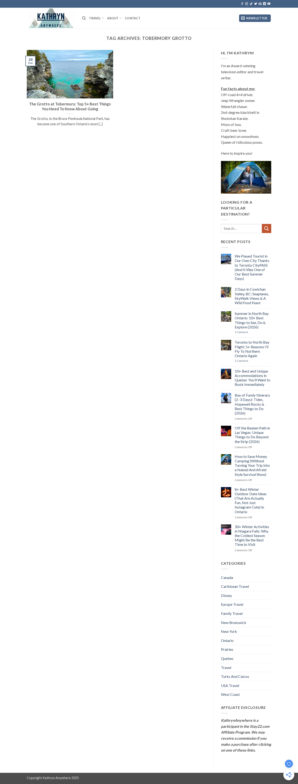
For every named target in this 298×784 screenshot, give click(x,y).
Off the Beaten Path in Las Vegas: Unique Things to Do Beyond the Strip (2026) (252, 435)
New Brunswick (233, 622)
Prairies (227, 649)
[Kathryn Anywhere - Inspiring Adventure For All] (51, 18)
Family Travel (232, 613)
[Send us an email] (260, 4)
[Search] (84, 18)
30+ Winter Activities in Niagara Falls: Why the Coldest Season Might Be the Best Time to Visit (252, 535)
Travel (95, 18)
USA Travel (230, 685)
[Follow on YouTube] (269, 4)
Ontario (227, 640)
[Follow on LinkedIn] (264, 4)
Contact (132, 18)
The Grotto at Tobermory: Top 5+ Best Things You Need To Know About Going (70, 107)
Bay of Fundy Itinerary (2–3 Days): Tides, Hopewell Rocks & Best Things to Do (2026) (252, 404)
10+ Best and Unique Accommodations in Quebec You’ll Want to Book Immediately (252, 378)
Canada (227, 577)
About (112, 18)
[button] (255, 18)
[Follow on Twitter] (255, 4)
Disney (226, 595)
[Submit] (266, 228)
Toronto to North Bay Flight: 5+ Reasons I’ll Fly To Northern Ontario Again (252, 349)
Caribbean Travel (235, 586)
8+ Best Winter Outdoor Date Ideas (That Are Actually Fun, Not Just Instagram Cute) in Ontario (251, 500)
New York (229, 631)
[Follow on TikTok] (251, 4)
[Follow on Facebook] (242, 4)
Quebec (227, 658)
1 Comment (246, 332)
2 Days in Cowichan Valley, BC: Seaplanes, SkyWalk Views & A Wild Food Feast (252, 296)
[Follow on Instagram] (246, 4)
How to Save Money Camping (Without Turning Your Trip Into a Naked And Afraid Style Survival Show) (252, 465)
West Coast (230, 694)
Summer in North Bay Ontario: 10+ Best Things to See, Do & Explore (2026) (252, 320)
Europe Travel (232, 604)
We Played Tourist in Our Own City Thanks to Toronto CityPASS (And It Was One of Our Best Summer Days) (252, 267)
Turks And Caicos (235, 676)
